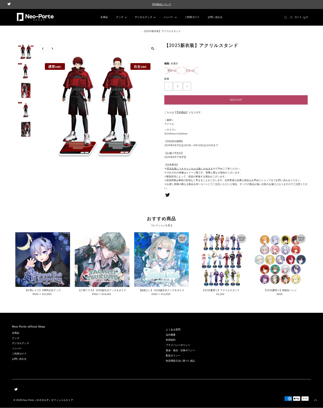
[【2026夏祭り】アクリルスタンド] (220, 259)
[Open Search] (285, 17)
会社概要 (171, 335)
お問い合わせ (19, 359)
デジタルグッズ (20, 343)
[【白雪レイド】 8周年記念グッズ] (42, 259)
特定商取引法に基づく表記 (180, 361)
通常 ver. (172, 70)
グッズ (15, 338)
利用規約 (171, 340)
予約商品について (161, 4)
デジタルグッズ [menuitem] (144, 17)
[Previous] (43, 48)
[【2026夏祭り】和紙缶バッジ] (280, 259)
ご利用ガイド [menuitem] (192, 17)
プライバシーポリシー (178, 345)
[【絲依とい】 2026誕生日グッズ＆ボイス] (161, 259)
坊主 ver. (190, 70)
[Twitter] (9, 4)
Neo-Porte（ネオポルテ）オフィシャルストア (48, 400)
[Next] (52, 48)
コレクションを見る (162, 225)
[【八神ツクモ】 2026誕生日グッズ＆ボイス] (102, 259)
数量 (166, 79)
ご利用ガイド (19, 353)
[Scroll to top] (315, 400)
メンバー (168, 17)
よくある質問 (173, 329)
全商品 (15, 333)
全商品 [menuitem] (104, 17)
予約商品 (181, 112)
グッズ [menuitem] (120, 17)
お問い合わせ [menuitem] (215, 17)
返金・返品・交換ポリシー (180, 350)
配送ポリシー (173, 355)
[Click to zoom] (152, 48)
